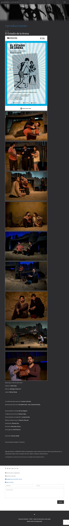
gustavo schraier (10, 2)
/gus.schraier (10, 482)
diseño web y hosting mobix (34, 521)
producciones (17, 26)
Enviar (60, 502)
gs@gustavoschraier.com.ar (14, 479)
